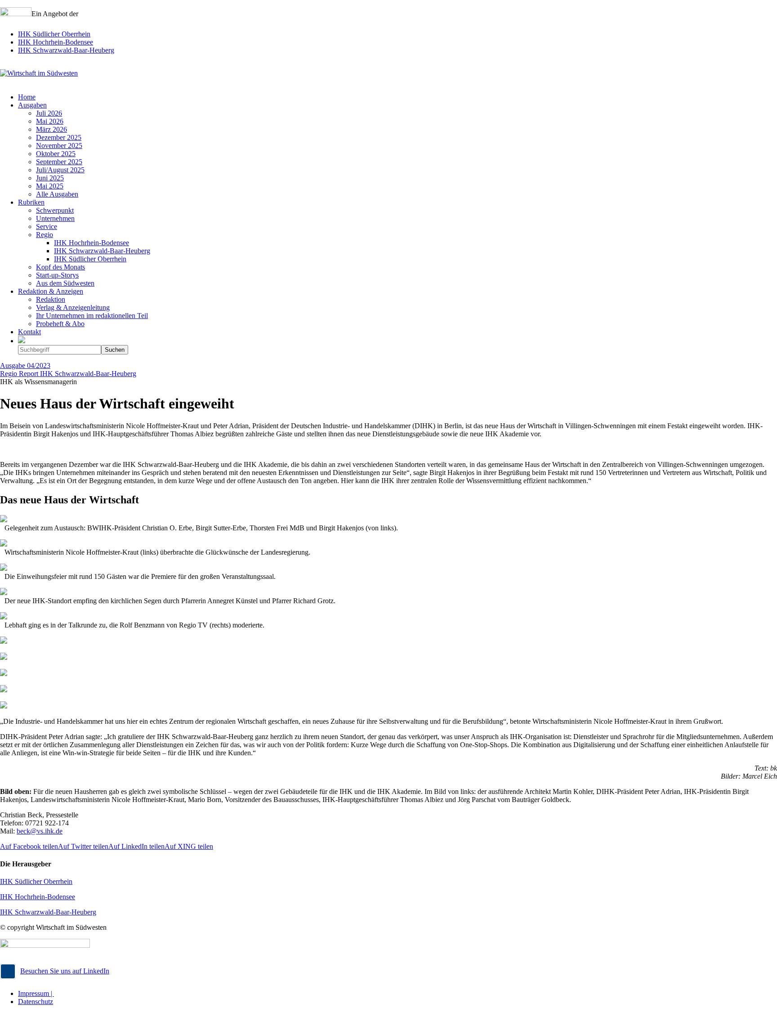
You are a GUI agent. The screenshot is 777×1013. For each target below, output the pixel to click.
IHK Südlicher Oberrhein (54, 34)
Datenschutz (35, 1001)
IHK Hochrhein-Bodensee (55, 42)
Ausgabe (25, 365)
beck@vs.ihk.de (40, 831)
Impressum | (36, 993)
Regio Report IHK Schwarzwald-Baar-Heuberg (68, 373)
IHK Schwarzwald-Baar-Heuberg (66, 50)
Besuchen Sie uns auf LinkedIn (64, 971)
